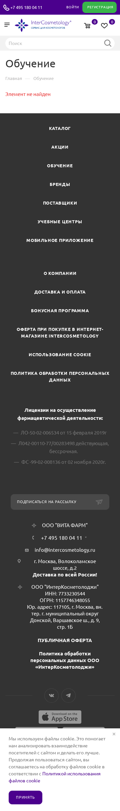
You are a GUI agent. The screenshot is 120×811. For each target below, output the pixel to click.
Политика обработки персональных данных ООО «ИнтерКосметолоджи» (64, 660)
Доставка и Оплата (60, 292)
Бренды (60, 184)
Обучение (60, 165)
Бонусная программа (60, 310)
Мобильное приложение (60, 240)
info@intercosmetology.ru (65, 550)
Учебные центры (60, 221)
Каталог (60, 128)
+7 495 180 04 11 (26, 7)
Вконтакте (51, 695)
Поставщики (60, 203)
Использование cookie (60, 354)
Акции (60, 147)
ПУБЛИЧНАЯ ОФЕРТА (65, 640)
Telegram (68, 695)
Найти (107, 43)
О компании (60, 273)
